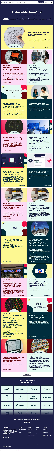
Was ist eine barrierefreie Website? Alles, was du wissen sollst (12, 69)
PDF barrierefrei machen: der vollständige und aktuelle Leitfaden (38, 34)
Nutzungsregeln (45, 432)
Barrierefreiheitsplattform (22, 429)
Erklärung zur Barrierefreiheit (47, 435)
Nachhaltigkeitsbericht (31, 435)
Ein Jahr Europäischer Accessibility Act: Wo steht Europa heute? (12, 240)
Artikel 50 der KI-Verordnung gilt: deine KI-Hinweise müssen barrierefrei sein (13, 172)
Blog (36, 429)
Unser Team (30, 429)
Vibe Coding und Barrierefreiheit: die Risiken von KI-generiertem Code (38, 69)
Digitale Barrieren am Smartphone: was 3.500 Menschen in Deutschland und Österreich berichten (13, 105)
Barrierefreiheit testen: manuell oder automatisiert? (39, 103)
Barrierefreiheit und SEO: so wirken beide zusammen (39, 172)
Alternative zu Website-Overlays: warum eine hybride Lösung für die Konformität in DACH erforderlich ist (39, 208)
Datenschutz (45, 429)
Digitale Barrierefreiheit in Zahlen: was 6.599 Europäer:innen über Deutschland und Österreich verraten (39, 140)
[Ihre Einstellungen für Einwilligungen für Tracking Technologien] (1, 450)
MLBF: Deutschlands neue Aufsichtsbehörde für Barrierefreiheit (38, 317)
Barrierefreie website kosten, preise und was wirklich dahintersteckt (13, 207)
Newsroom (29, 432)
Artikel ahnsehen (47, 47)
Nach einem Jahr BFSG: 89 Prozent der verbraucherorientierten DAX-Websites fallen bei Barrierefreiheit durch (13, 319)
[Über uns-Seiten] (18, 2)
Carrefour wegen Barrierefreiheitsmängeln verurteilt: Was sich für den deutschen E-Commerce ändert (12, 285)
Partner (20, 432)
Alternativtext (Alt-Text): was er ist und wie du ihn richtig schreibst (13, 139)
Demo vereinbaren (27, 422)
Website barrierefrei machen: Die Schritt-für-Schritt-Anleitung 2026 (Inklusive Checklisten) (13, 359)
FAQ (36, 433)
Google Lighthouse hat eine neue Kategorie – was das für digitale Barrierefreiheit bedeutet (39, 284)
